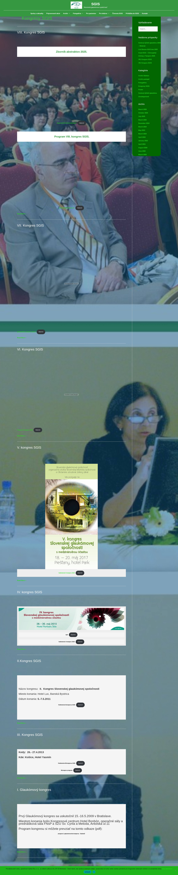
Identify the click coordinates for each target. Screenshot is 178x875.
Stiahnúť (81, 123)
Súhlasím (87, 872)
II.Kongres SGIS (29, 661)
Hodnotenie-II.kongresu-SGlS (66, 705)
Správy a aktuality (36, 13)
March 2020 (142, 154)
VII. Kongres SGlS (30, 225)
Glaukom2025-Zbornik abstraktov (67, 123)
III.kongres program (66, 770)
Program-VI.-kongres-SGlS (25, 430)
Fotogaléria (142, 83)
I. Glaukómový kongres (34, 790)
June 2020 (142, 151)
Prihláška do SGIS (132, 13)
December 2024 (143, 123)
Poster (140, 89)
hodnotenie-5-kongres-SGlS (67, 573)
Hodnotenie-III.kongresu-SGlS (66, 763)
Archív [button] (65, 13)
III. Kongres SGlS (30, 735)
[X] (175, 871)
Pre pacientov (91, 13)
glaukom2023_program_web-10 (26, 332)
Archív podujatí (143, 79)
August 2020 (142, 148)
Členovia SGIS (117, 13)
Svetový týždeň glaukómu (147, 93)
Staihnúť (80, 641)
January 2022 (143, 141)
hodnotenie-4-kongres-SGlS (67, 641)
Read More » (21, 214)
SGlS (95, 4)
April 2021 (142, 144)
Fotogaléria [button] (77, 13)
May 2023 (141, 130)
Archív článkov (143, 76)
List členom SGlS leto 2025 (148, 49)
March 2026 (142, 109)
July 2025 (141, 116)
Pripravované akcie (53, 13)
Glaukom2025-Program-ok (66, 208)
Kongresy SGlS (143, 86)
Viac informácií (167, 869)
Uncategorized (143, 96)
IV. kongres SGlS (29, 592)
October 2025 (143, 113)
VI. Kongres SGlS (30, 349)
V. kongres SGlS (29, 447)
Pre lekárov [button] (103, 13)
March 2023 (142, 134)
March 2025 (142, 120)
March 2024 (142, 127)
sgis (67, 634)
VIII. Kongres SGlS (31, 32)
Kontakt (145, 13)
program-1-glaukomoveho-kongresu (68, 833)
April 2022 (142, 137)
